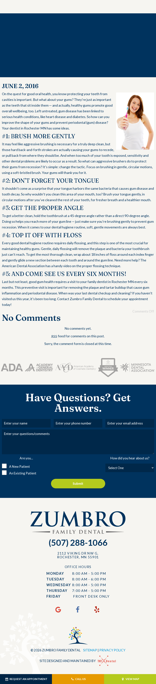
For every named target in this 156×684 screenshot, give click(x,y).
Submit (78, 483)
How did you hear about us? (129, 458)
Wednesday (58, 585)
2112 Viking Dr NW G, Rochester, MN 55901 (78, 555)
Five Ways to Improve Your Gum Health (78, 39)
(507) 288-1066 (78, 542)
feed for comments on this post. (78, 336)
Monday (55, 573)
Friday (53, 596)
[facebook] (77, 609)
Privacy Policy (112, 650)
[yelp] (97, 609)
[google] (58, 609)
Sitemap (90, 650)
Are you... (26, 458)
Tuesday (55, 579)
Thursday (57, 590)
